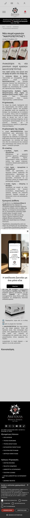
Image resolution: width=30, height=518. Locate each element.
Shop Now (15, 286)
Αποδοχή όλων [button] (7, 510)
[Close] (27, 231)
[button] (15, 515)
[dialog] (15, 500)
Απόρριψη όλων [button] (21, 510)
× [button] (27, 485)
